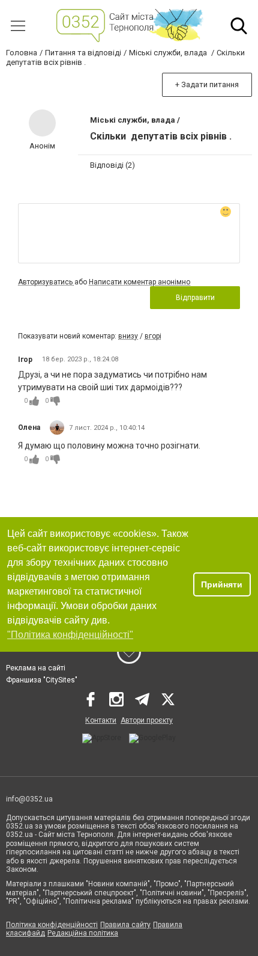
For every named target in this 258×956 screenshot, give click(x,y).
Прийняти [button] (221, 584)
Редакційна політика (82, 933)
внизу (128, 336)
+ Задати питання (207, 84)
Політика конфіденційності (52, 925)
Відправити (195, 297)
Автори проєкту (147, 720)
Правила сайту (125, 925)
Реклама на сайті (35, 668)
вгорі (153, 336)
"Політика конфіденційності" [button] (70, 635)
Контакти (100, 720)
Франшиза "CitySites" (41, 680)
